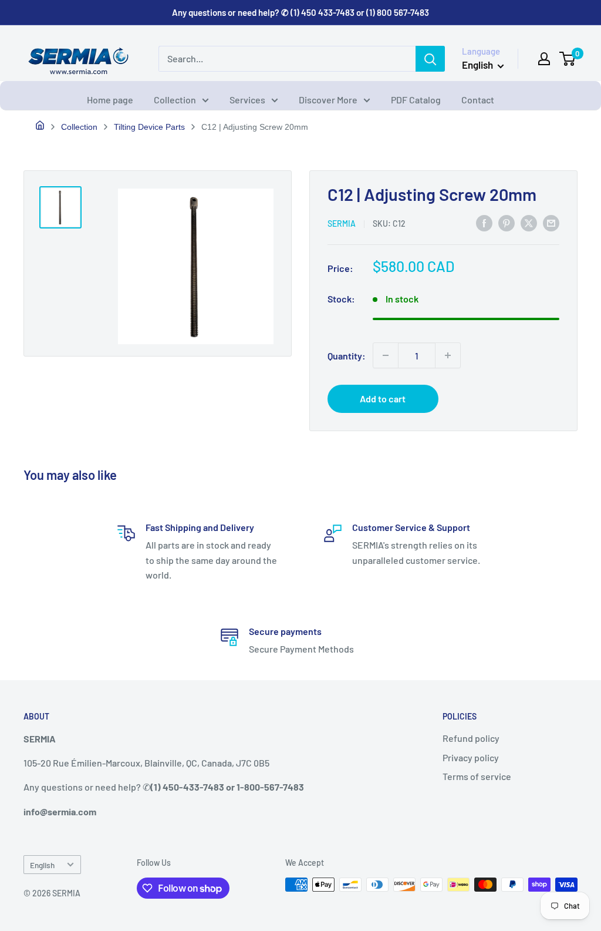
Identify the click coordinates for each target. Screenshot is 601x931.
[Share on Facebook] (484, 222)
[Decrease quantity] (385, 355)
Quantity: (346, 355)
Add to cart (383, 398)
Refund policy (471, 738)
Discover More (328, 99)
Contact (477, 99)
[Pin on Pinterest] (506, 222)
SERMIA (341, 223)
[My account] (544, 58)
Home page (110, 99)
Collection (175, 99)
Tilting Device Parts (149, 127)
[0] (568, 59)
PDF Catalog (416, 99)
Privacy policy (471, 757)
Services (247, 99)
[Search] (430, 59)
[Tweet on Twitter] (529, 222)
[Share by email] (551, 222)
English (42, 865)
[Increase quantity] (447, 355)
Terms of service (477, 776)
